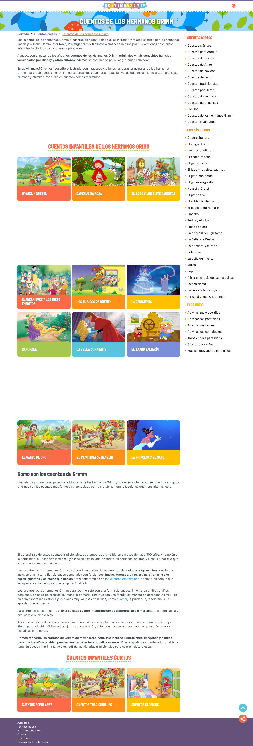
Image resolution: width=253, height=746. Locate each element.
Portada (23, 34)
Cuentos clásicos (199, 45)
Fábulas (192, 109)
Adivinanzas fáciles (200, 325)
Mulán (191, 265)
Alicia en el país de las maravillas (210, 277)
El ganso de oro (198, 163)
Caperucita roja (198, 137)
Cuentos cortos (199, 38)
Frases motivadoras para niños (209, 350)
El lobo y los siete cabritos (206, 169)
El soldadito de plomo (202, 201)
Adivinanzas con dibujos (204, 331)
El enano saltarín (199, 157)
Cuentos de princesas (202, 102)
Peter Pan (194, 252)
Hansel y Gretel (198, 188)
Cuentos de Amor (199, 64)
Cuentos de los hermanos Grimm (210, 115)
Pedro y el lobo (198, 220)
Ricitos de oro (197, 227)
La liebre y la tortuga (202, 290)
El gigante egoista (200, 182)
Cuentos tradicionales (202, 83)
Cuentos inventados (201, 122)
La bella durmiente (200, 258)
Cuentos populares (200, 90)
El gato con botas (199, 176)
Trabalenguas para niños (204, 338)
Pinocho (193, 214)
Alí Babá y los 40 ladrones (205, 296)
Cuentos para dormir (202, 52)
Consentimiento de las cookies (33, 742)
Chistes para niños (200, 344)
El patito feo (196, 195)
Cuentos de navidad (201, 71)
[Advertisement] (99, 111)
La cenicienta (196, 284)
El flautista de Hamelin (203, 208)
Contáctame (24, 738)
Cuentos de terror (199, 77)
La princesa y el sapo (202, 246)
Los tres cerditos (199, 150)
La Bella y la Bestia (200, 239)
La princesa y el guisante (204, 233)
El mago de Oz (197, 144)
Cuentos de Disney (200, 58)
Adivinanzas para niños (203, 319)
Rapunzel (193, 271)
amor (123, 599)
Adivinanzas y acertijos (203, 312)
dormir (158, 622)
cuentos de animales (124, 579)
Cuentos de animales (202, 96)
